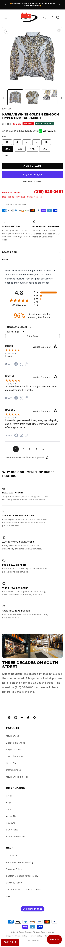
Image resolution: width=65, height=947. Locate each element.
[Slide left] (3, 98)
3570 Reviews (21, 305)
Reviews (10, 823)
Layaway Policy (14, 883)
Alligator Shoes (14, 750)
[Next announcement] (59, 4)
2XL (7, 149)
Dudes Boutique (25, 932)
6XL (7, 156)
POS (35, 932)
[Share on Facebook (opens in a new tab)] (16, 364)
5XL (44, 149)
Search (9, 897)
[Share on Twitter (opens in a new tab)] (21, 364)
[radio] (47, 292)
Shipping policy (34, 940)
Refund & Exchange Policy (19, 862)
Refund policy (21, 936)
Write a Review (32, 336)
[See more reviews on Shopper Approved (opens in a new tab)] (26, 364)
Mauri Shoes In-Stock (17, 777)
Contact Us (12, 856)
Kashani (7, 109)
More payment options (32, 182)
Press (9, 796)
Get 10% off (10, 942)
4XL (32, 149)
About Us (11, 816)
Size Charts (12, 830)
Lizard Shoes (13, 763)
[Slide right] (61, 98)
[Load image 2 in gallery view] (32, 97)
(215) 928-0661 (48, 192)
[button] (6, 17)
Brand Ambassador (16, 837)
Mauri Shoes (12, 736)
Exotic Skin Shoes (15, 743)
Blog (8, 803)
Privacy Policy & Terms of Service (23, 890)
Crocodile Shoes (14, 756)
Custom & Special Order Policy (22, 876)
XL (46, 142)
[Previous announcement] (5, 4)
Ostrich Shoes (13, 770)
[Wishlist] (51, 17)
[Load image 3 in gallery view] (49, 97)
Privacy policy (36, 936)
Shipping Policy (14, 869)
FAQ (8, 809)
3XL (20, 149)
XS (7, 142)
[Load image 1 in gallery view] (15, 97)
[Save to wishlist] (59, 30)
